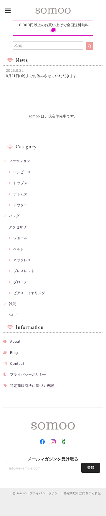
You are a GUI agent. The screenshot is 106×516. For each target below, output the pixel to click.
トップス (20, 183)
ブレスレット (23, 271)
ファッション (19, 161)
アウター (20, 205)
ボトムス (20, 194)
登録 (90, 467)
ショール (20, 238)
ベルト (18, 249)
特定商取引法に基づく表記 (32, 385)
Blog (14, 352)
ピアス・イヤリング (29, 293)
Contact (17, 363)
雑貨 (12, 304)
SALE (13, 315)
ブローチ (20, 282)
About (15, 341)
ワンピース (22, 172)
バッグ (14, 216)
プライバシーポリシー (28, 374)
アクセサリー (19, 227)
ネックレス (22, 260)
